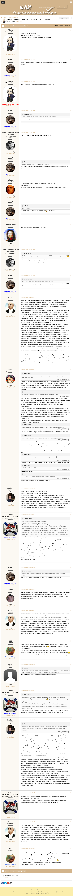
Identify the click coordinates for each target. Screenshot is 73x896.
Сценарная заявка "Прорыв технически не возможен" (36, 37)
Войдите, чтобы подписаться (10, 17)
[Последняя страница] (24, 26)
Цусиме (64, 62)
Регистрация (62, 7)
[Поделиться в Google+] (8, 883)
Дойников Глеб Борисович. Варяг (30, 35)
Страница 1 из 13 (31, 25)
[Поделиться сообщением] (70, 30)
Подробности (51, 183)
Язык (33, 890)
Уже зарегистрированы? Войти (46, 7)
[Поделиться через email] (11, 883)
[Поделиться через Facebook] (2, 883)
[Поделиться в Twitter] (5, 883)
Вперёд (20, 25)
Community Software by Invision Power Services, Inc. (36, 893)
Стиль (39, 890)
